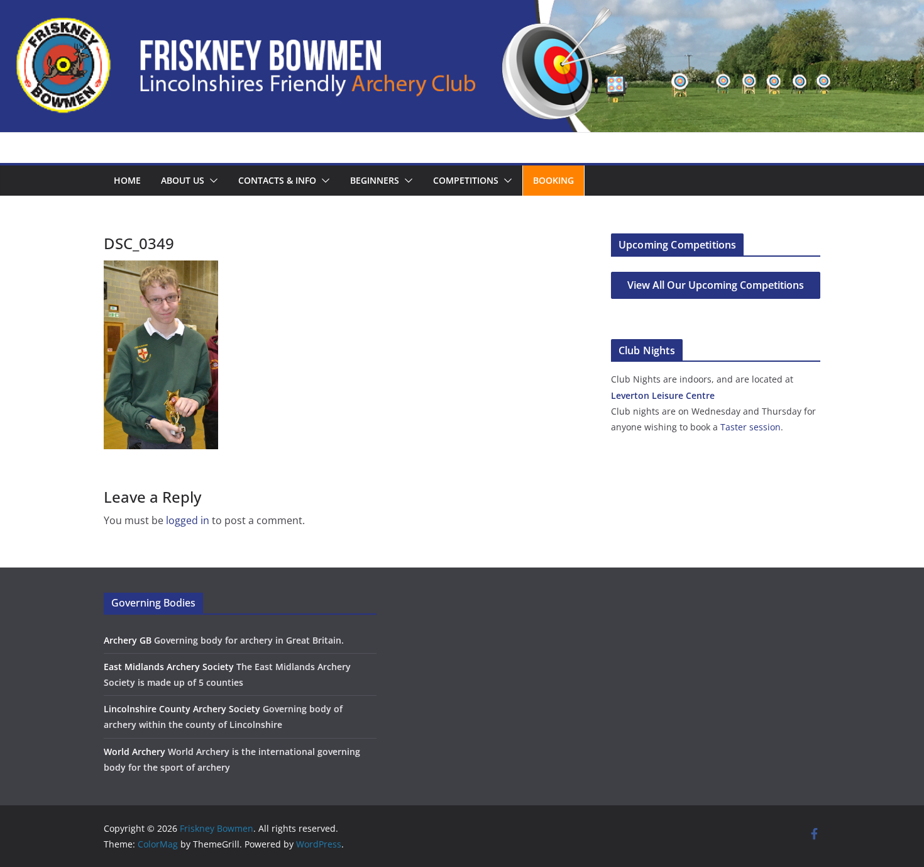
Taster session (750, 427)
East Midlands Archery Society (169, 667)
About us (182, 180)
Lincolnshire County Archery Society (182, 709)
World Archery (134, 752)
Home (127, 180)
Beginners (374, 180)
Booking (553, 180)
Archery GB (127, 640)
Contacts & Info (277, 180)
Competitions (465, 180)
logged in (187, 520)
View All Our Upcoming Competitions (715, 285)
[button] (211, 180)
